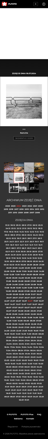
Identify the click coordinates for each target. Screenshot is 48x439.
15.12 (16, 232)
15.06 (29, 317)
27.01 (29, 386)
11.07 (29, 304)
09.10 (12, 261)
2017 (16, 209)
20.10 (35, 255)
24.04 (9, 344)
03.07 (39, 307)
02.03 (15, 370)
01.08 (27, 294)
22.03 (12, 360)
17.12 (6, 232)
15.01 (14, 393)
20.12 (29, 228)
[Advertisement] (24, 33)
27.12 (29, 225)
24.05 (6, 330)
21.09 (39, 268)
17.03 (41, 360)
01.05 (39, 337)
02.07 (8, 311)
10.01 (39, 393)
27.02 (39, 370)
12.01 (29, 393)
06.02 (9, 383)
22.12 (19, 228)
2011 (10, 212)
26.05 (32, 327)
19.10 (41, 255)
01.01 (27, 400)
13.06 (41, 317)
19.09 (12, 271)
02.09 (33, 278)
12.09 (11, 274)
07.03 (21, 367)
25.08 (8, 284)
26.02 (9, 373)
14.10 (29, 258)
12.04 (41, 347)
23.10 (18, 255)
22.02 (33, 373)
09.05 (34, 334)
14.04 (29, 347)
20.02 (7, 377)
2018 (11, 209)
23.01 (13, 390)
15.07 (7, 304)
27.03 (21, 357)
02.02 (33, 383)
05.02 (15, 383)
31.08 (8, 281)
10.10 (6, 261)
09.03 (8, 367)
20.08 (33, 284)
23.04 (15, 344)
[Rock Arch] (39, 178)
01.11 (13, 251)
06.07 (21, 307)
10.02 (23, 380)
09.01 (6, 396)
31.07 (33, 294)
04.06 (21, 324)
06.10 (29, 261)
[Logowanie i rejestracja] (44, 4)
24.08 (15, 284)
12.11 (31, 245)
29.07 (9, 297)
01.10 (17, 264)
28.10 (34, 251)
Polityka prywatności (31, 426)
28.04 (21, 340)
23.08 (21, 284)
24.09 (21, 268)
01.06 (39, 324)
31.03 (33, 353)
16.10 (18, 258)
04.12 (35, 235)
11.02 (17, 380)
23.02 (27, 373)
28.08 (27, 281)
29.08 (20, 281)
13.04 (35, 347)
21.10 (30, 255)
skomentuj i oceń (24, 138)
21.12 (24, 228)
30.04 (8, 340)
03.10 (6, 264)
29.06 (27, 311)
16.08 (12, 288)
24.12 (8, 228)
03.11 (40, 248)
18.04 (6, 347)
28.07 (15, 297)
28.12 (24, 225)
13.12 (27, 232)
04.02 (21, 383)
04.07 (33, 307)
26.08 (39, 281)
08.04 (20, 350)
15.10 (24, 258)
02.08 (21, 294)
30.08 (14, 281)
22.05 (18, 330)
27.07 (21, 297)
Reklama (18, 418)
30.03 (39, 353)
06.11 (24, 248)
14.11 (22, 245)
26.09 (9, 268)
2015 (27, 209)
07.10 (24, 261)
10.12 (42, 232)
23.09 (27, 268)
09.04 (14, 350)
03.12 (41, 235)
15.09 (35, 271)
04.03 (39, 367)
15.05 (12, 334)
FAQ (39, 414)
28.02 (33, 370)
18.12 (40, 228)
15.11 (17, 245)
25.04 (39, 340)
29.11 (24, 238)
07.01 (18, 396)
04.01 (35, 396)
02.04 (21, 353)
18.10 (8, 258)
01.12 (14, 238)
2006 (37, 212)
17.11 (7, 245)
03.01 (41, 396)
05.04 (39, 350)
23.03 (6, 360)
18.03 (36, 360)
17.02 (24, 377)
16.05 (6, 334)
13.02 (6, 380)
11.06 (14, 321)
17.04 (12, 347)
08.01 (12, 396)
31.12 (7, 225)
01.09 (39, 278)
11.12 (37, 232)
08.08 (21, 291)
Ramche (24, 133)
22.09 (33, 268)
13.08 (30, 288)
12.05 (23, 334)
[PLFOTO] (9, 4)
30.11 (19, 238)
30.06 (20, 311)
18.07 (30, 301)
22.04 (21, 344)
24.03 (39, 357)
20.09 (6, 271)
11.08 (41, 288)
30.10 (23, 251)
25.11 (6, 241)
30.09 (23, 264)
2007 (32, 212)
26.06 (8, 314)
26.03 (27, 357)
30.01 (12, 386)
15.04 (24, 347)
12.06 (9, 321)
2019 (6, 209)
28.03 (15, 357)
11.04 (8, 350)
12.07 (24, 304)
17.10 (13, 258)
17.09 (24, 271)
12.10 (40, 258)
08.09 (35, 274)
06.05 (15, 337)
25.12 (40, 225)
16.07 (41, 301)
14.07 (12, 304)
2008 (26, 212)
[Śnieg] (9, 178)
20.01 (29, 390)
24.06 (21, 314)
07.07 (14, 307)
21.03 (18, 360)
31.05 (9, 327)
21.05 (24, 330)
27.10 (40, 251)
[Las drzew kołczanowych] (9, 167)
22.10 (24, 255)
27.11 (35, 238)
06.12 (24, 235)
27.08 (33, 281)
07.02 (41, 380)
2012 (42, 209)
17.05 (41, 330)
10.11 (40, 245)
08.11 (13, 248)
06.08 (33, 291)
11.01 (35, 393)
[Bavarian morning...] (39, 167)
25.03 (33, 357)
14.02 (41, 377)
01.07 (14, 311)
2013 (37, 209)
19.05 (30, 330)
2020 (40, 206)
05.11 (29, 248)
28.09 (35, 264)
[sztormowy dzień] (24, 188)
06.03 (27, 367)
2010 (15, 212)
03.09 (27, 278)
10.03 (40, 363)
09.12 (7, 235)
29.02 (27, 370)
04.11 (34, 248)
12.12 (32, 232)
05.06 (14, 324)
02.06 (33, 324)
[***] (19, 178)
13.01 (24, 393)
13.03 (24, 363)
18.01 (35, 390)
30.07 (39, 294)
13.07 (18, 304)
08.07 (8, 307)
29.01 (18, 386)
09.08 (14, 291)
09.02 (29, 380)
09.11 (8, 248)
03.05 (33, 337)
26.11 (40, 238)
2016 (21, 209)
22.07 (6, 301)
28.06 (33, 311)
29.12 (18, 225)
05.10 (35, 261)
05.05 (21, 337)
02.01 (21, 400)
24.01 (7, 390)
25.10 (7, 255)
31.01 (7, 386)
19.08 (39, 284)
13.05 (18, 334)
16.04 (18, 347)
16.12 (11, 232)
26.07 (27, 297)
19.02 (13, 377)
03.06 (27, 324)
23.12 (13, 228)
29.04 (14, 340)
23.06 (27, 314)
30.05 (14, 327)
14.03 (18, 363)
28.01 (24, 386)
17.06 (18, 317)
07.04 (26, 350)
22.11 (22, 241)
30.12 (12, 225)
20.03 (24, 360)
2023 (24, 206)
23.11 (17, 241)
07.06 (38, 321)
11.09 (17, 274)
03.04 (15, 353)
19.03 (30, 360)
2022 (29, 206)
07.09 (41, 274)
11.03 (35, 363)
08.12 (12, 235)
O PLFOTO (12, 414)
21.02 (39, 373)
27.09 (41, 264)
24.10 (13, 255)
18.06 (12, 317)
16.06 (24, 317)
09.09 (29, 274)
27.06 (39, 311)
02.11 (8, 251)
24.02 (21, 373)
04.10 (41, 261)
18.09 (18, 271)
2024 (18, 206)
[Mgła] (29, 167)
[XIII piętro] (14, 188)
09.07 (40, 304)
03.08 (15, 294)
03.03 (9, 370)
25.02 (15, 373)
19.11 (37, 241)
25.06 (14, 314)
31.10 (18, 251)
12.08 (35, 288)
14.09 (41, 271)
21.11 (27, 241)
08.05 (41, 334)
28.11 (29, 238)
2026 (7, 206)
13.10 (34, 258)
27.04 (27, 340)
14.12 (21, 232)
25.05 (38, 327)
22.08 (27, 284)
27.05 (26, 327)
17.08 (7, 288)
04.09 (21, 278)
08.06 (32, 321)
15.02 (35, 377)
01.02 (39, 383)
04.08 (9, 294)
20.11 (32, 241)
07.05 (8, 337)
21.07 (12, 301)
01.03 (21, 370)
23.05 (12, 330)
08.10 (18, 261)
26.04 (33, 340)
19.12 (35, 228)
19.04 (39, 344)
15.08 (18, 288)
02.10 (11, 264)
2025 (13, 206)
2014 (32, 209)
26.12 (35, 225)
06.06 (8, 324)
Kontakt (30, 418)
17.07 (35, 301)
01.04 (27, 353)
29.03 (9, 357)
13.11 (26, 245)
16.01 (8, 393)
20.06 (39, 314)
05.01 (29, 396)
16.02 (29, 377)
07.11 (19, 248)
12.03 (30, 363)
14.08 (24, 288)
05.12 (29, 235)
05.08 (39, 291)
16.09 (30, 271)
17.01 (41, 390)
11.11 (36, 245)
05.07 (27, 307)
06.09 (8, 278)
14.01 (19, 393)
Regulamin (13, 426)
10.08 (8, 291)
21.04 (27, 344)
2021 (35, 206)
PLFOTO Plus (27, 414)
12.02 (12, 380)
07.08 (27, 291)
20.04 (33, 344)
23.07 (39, 297)
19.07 (24, 301)
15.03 (13, 363)
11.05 (29, 334)
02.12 (8, 238)
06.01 (24, 396)
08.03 (14, 367)
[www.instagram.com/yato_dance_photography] (29, 178)
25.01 (41, 386)
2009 (20, 212)
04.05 (27, 337)
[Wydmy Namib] (19, 167)
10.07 (34, 304)
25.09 (15, 268)
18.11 (42, 241)
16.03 (7, 363)
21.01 (24, 390)
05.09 (14, 278)
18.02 (18, 377)
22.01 (19, 390)
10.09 (23, 274)
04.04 (9, 353)
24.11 (11, 241)
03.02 (27, 383)
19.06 (6, 317)
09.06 (26, 321)
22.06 (33, 314)
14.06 (35, 317)
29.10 (29, 251)
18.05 (36, 330)
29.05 (21, 327)
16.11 (12, 245)
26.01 (35, 386)
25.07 (33, 297)
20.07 (18, 301)
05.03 (33, 367)
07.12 (18, 235)
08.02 (35, 380)
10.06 (20, 321)
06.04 (33, 350)
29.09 (29, 264)
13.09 (6, 274)
